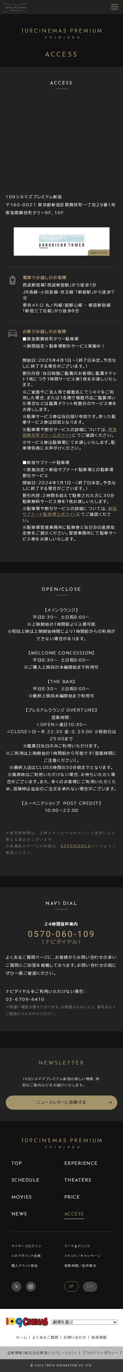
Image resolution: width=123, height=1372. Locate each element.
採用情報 (99, 1337)
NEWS (19, 1214)
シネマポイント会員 (26, 1255)
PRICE (72, 1197)
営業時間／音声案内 (80, 1265)
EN (90, 1286)
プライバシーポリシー (100, 1352)
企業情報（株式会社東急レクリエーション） (42, 1352)
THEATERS (78, 1180)
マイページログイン (26, 1246)
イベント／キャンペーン (82, 1255)
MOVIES (21, 1197)
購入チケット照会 (24, 1265)
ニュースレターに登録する (61, 1102)
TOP (16, 1163)
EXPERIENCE (76, 846)
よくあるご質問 (45, 1337)
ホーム (21, 1337)
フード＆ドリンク (77, 1246)
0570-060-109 (61, 936)
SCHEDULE (25, 1180)
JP (71, 1286)
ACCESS (74, 1214)
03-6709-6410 (25, 999)
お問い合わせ (75, 1337)
